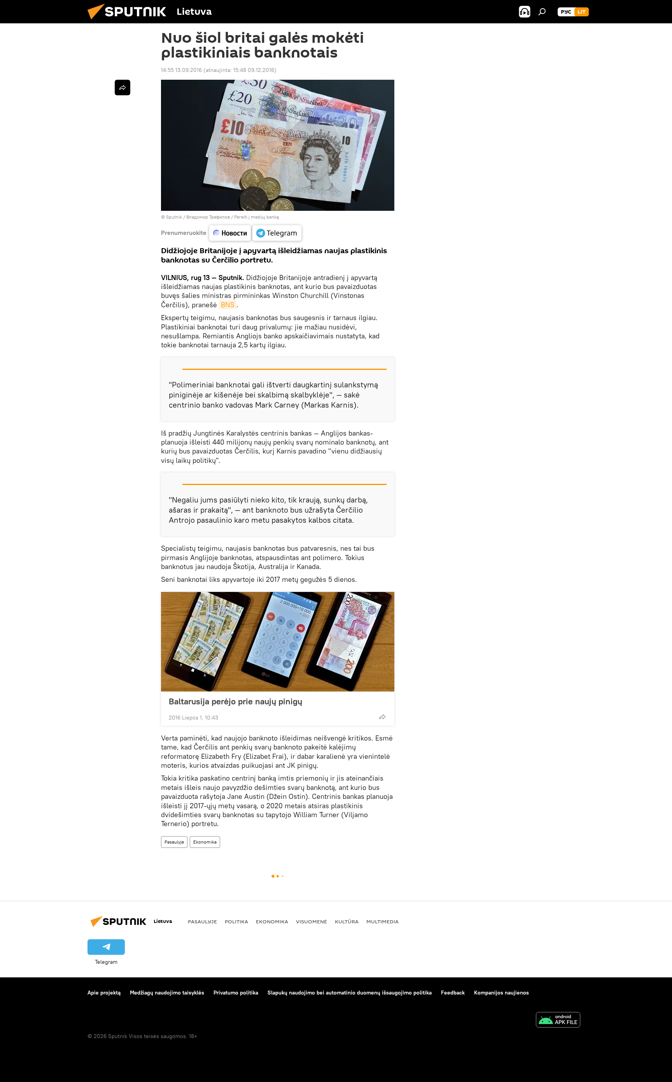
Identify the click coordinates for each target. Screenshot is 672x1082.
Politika (236, 921)
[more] (382, 717)
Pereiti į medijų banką (256, 217)
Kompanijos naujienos (501, 992)
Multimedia (382, 921)
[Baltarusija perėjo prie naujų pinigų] (277, 642)
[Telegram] (276, 233)
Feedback (453, 992)
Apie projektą (104, 992)
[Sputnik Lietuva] (130, 21)
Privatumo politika (236, 992)
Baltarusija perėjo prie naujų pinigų (235, 701)
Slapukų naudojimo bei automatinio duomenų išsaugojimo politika (350, 992)
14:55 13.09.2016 (181, 70)
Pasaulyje (174, 842)
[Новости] (230, 233)
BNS (227, 304)
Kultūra (347, 921)
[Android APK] (558, 1020)
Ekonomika (205, 842)
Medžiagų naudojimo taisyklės (167, 992)
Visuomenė (311, 921)
